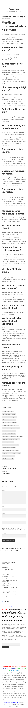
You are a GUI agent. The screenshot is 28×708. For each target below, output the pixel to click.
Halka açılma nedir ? (6, 566)
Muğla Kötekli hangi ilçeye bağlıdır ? (9, 591)
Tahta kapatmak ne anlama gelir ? (9, 562)
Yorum (3, 490)
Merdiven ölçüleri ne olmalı (8, 456)
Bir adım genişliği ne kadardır (9, 433)
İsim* (3, 506)
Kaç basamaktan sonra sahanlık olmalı (11, 439)
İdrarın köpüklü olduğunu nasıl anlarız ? (10, 580)
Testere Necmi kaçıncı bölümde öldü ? (10, 587)
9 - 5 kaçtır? (4, 533)
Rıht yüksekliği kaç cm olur (8, 458)
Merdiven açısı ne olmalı (8, 442)
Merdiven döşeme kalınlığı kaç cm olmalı (11, 453)
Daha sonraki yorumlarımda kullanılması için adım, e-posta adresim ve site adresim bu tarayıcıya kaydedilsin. (13, 529)
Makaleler (8, 408)
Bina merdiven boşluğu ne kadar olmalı (11, 428)
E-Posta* (3, 513)
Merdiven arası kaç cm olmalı (9, 447)
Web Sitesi (4, 520)
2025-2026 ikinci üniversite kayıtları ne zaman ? (11, 573)
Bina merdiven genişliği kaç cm (9, 431)
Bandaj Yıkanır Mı (7, 473)
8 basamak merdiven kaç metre (9, 422)
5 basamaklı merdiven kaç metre (9, 417)
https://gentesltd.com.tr (19, 548)
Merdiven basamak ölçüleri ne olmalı (10, 450)
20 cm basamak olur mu (8, 411)
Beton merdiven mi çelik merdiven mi (10, 425)
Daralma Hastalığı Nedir (9, 468)
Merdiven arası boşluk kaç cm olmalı (10, 444)
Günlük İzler (14, 9)
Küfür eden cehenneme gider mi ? (9, 594)
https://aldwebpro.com (6, 548)
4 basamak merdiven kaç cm (9, 414)
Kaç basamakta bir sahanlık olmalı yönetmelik (12, 436)
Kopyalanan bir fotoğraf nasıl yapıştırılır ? (10, 584)
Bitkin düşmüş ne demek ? (7, 569)
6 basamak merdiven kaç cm (9, 419)
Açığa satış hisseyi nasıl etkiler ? (8, 576)
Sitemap (16, 550)
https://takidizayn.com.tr (7, 550)
